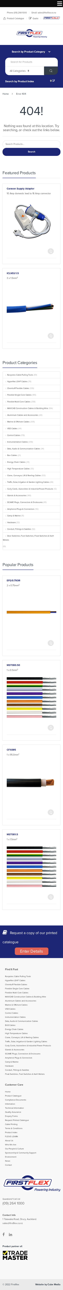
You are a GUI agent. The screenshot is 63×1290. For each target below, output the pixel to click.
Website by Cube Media (47, 1284)
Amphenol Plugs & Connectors (20, 509)
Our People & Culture (14, 1149)
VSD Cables (12, 428)
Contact (8, 1165)
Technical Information (14, 1108)
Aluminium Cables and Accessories (22, 415)
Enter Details (31, 951)
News (7, 1161)
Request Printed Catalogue (17, 1120)
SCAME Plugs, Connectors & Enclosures (25, 502)
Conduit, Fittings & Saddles (19, 529)
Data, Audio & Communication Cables (23, 448)
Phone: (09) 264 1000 (17, 12)
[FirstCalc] (51, 18)
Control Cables (13, 435)
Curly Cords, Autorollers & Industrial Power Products (30, 489)
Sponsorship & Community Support (20, 1153)
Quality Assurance (13, 1112)
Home (6, 93)
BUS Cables (10, 1025)
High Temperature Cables (18, 468)
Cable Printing (11, 1124)
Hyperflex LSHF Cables (17, 381)
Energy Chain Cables (16, 462)
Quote (35, 18)
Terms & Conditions (13, 1128)
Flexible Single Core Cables (19, 395)
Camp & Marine (14, 515)
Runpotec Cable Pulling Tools (20, 375)
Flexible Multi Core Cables (18, 401)
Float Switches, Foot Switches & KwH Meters (25, 1074)
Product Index (11, 1132)
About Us (9, 1140)
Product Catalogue (15, 18)
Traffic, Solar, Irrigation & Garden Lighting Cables (28, 482)
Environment (10, 1157)
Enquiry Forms (11, 1116)
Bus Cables (12, 455)
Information (10, 1104)
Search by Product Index (19, 81)
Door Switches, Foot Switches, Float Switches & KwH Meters (28, 538)
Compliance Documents (15, 1100)
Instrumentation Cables (17, 442)
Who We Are (10, 1144)
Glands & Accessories (17, 495)
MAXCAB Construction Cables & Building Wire (27, 408)
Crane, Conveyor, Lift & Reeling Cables (24, 475)
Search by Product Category (29, 51)
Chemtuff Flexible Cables (18, 388)
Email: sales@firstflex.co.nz (44, 12)
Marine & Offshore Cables (18, 422)
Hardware (11, 522)
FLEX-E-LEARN (11, 1136)
